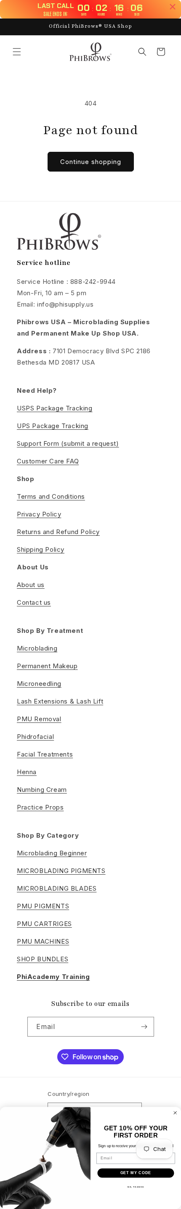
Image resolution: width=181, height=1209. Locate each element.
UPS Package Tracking (52, 426)
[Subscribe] (144, 1027)
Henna (27, 772)
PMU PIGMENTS (43, 906)
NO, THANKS (136, 1187)
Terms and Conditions (51, 496)
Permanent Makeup (47, 666)
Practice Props (40, 807)
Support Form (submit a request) (68, 443)
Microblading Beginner (52, 853)
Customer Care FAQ (48, 461)
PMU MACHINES (43, 941)
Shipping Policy (40, 549)
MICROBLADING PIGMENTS (61, 871)
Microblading (37, 648)
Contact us (34, 602)
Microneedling (39, 684)
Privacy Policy (39, 514)
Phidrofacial (35, 737)
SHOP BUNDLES (42, 959)
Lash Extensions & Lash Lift (60, 701)
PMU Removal (39, 719)
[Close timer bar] (172, 6)
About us (31, 585)
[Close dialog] (175, 1112)
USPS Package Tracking (55, 408)
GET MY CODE (136, 1173)
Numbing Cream (42, 790)
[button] (17, 51)
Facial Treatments (45, 754)
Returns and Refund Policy (58, 532)
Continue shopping (90, 162)
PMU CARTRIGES (44, 924)
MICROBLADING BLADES (56, 888)
